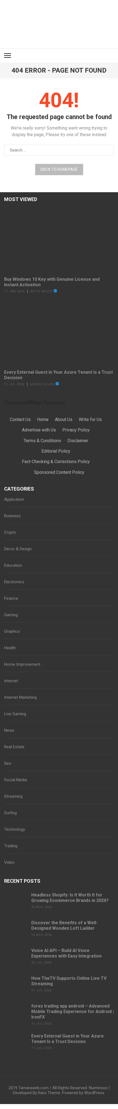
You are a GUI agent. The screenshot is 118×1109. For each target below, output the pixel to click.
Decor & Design (18, 548)
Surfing (10, 812)
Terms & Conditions (42, 440)
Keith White (41, 291)
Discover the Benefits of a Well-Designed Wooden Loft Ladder (64, 925)
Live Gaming (15, 713)
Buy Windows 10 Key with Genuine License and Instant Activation (52, 282)
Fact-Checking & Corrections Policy (56, 461)
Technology (14, 829)
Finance (11, 598)
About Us (63, 419)
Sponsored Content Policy (59, 472)
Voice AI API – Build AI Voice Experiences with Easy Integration (66, 953)
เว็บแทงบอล (53, 402)
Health (10, 647)
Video (9, 862)
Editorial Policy (55, 451)
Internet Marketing (20, 697)
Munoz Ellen (42, 384)
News (9, 730)
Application (14, 499)
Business (12, 515)
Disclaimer (78, 440)
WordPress (94, 1092)
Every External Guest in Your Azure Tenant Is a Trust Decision (58, 375)
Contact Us (20, 419)
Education (13, 565)
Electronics (14, 581)
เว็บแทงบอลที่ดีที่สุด (22, 402)
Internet (11, 680)
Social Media (15, 779)
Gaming (11, 614)
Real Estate (14, 746)
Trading (10, 845)
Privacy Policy (76, 430)
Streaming (13, 796)
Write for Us (90, 419)
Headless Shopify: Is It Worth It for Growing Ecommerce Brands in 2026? (70, 897)
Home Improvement (22, 664)
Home (43, 419)
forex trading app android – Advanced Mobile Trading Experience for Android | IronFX (72, 1011)
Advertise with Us (39, 430)
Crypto (10, 532)
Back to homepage (59, 169)
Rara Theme (49, 1092)
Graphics (12, 631)
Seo (7, 763)
